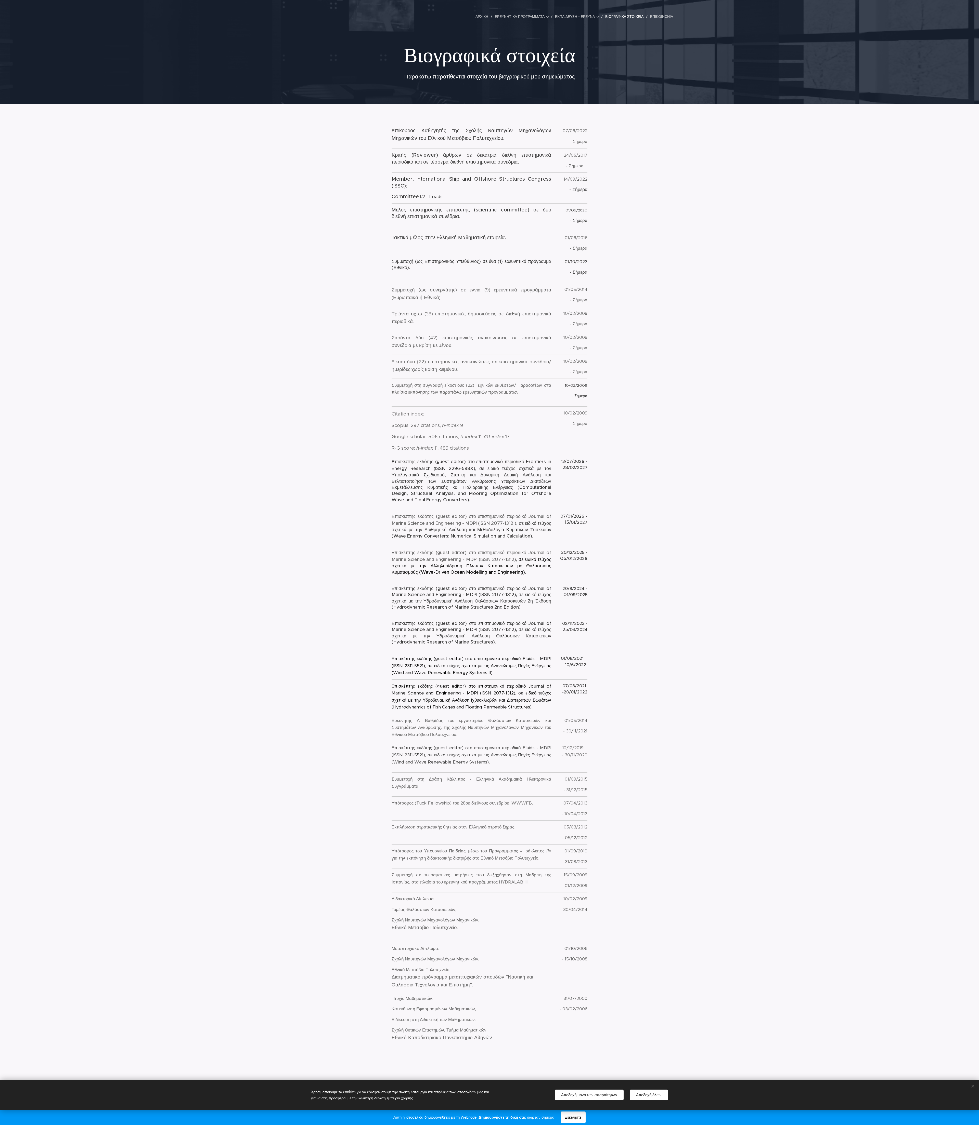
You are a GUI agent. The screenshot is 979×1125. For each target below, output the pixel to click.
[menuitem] (483, 16)
